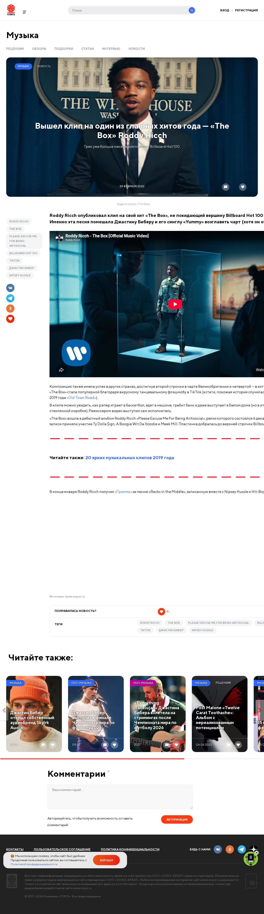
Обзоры (39, 48)
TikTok (14, 260)
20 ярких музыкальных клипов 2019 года (129, 457)
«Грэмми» (123, 491)
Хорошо (106, 860)
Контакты (15, 849)
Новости (136, 48)
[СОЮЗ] (12, 881)
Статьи (87, 48)
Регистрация (246, 10)
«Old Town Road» (81, 397)
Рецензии (15, 48)
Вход (224, 10)
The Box (15, 229)
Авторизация (176, 819)
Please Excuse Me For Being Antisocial (23, 241)
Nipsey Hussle (20, 275)
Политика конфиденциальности (130, 849)
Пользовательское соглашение (62, 849)
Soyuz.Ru (11, 9)
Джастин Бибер (21, 268)
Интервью (111, 48)
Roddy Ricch (18, 221)
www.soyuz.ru (75, 596)
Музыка (22, 35)
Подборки (63, 48)
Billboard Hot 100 (23, 253)
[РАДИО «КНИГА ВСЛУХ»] (251, 858)
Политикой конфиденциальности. (34, 864)
